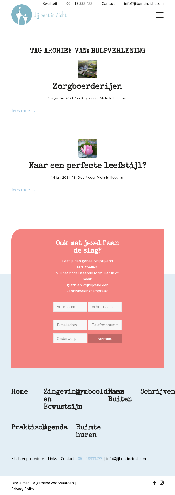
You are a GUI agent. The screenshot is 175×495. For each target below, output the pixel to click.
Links (52, 458)
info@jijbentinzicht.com (126, 458)
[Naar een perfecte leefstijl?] (87, 148)
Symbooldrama (100, 392)
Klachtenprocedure (27, 458)
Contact (67, 458)
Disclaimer (20, 482)
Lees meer (21, 110)
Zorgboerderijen (87, 87)
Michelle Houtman (113, 98)
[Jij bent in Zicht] (39, 14)
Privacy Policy (22, 488)
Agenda (56, 427)
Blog (84, 98)
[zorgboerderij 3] (87, 69)
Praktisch (28, 427)
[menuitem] (47, 3)
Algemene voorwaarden (53, 482)
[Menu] (157, 14)
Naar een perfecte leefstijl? (87, 166)
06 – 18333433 (90, 458)
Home (19, 392)
